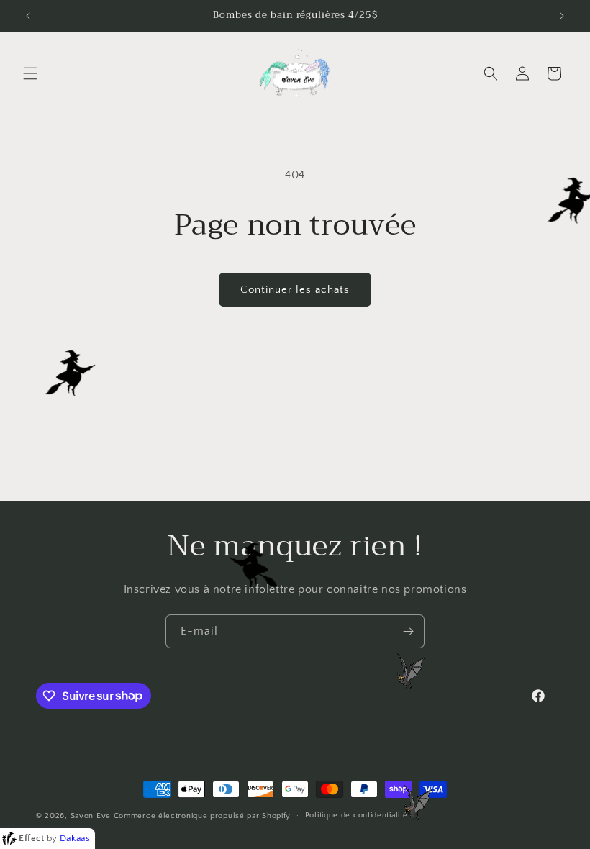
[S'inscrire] (408, 631)
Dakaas (75, 838)
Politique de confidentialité (356, 815)
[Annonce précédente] (28, 16)
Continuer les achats (295, 289)
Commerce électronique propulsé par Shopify (202, 816)
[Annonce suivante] (562, 16)
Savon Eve (91, 816)
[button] (30, 73)
